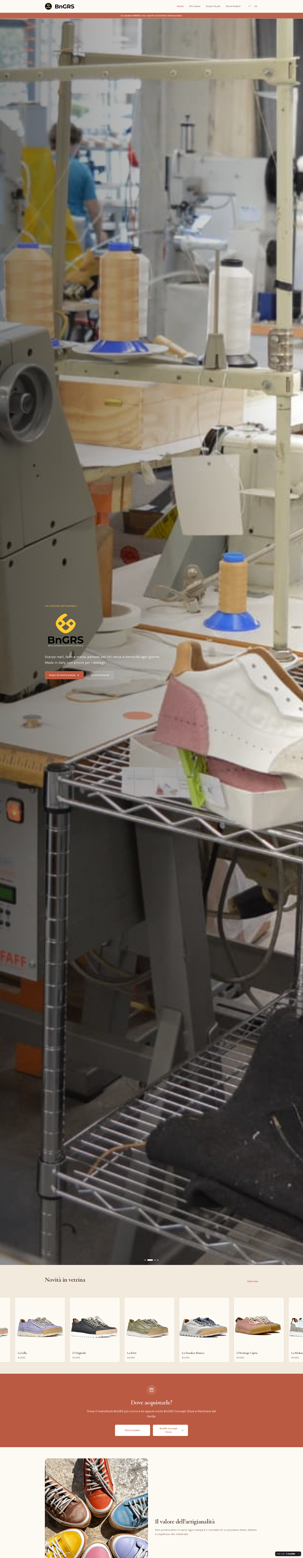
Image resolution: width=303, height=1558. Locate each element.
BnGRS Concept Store (168, 1430)
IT (249, 6)
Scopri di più (213, 6)
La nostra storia (100, 675)
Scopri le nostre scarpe (62, 675)
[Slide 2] (150, 1260)
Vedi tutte (252, 1281)
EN (255, 6)
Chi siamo (194, 6)
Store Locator (132, 1430)
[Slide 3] (155, 1260)
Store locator (233, 6)
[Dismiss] (299, 1554)
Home (180, 6)
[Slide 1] (145, 1260)
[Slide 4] (158, 1260)
